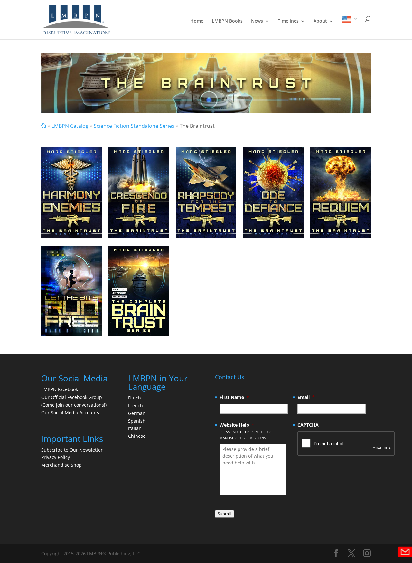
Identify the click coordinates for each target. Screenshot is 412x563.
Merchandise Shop (61, 465)
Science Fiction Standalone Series (134, 125)
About (320, 21)
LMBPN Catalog (70, 125)
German (136, 413)
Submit (224, 514)
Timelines (288, 21)
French (135, 405)
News (257, 21)
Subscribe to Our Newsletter (72, 450)
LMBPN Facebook (60, 389)
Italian (135, 428)
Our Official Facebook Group (71, 397)
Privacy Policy (55, 457)
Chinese (136, 436)
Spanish (136, 421)
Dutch (134, 398)
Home (196, 21)
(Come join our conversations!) (74, 405)
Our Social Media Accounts (70, 412)
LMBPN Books (227, 21)
